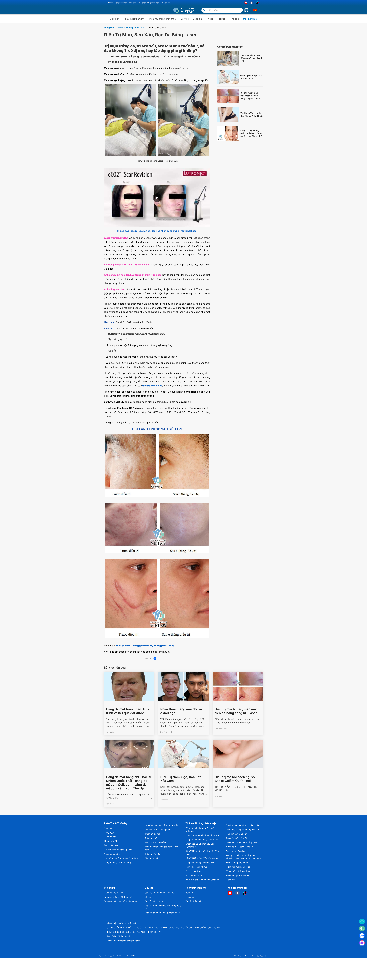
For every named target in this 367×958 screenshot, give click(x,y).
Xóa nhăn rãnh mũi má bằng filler (241, 842)
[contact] (362, 928)
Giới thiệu (115, 18)
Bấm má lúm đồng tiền (155, 842)
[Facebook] (251, 2)
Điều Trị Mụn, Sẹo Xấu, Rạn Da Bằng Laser (202, 852)
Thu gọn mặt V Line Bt (236, 834)
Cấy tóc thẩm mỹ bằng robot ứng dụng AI (163, 907)
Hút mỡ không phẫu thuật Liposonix (202, 835)
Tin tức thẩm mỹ (193, 901)
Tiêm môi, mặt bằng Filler (238, 867)
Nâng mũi (108, 828)
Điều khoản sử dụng (241, 956)
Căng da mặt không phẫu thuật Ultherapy (200, 829)
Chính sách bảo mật (259, 956)
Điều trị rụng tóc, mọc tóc (238, 862)
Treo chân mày (111, 845)
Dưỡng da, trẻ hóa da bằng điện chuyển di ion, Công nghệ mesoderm (243, 857)
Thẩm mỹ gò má (152, 834)
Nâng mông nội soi (113, 854)
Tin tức (209, 18)
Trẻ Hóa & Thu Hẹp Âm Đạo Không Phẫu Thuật (251, 114)
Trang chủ (109, 27)
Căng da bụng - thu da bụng (117, 862)
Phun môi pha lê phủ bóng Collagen (202, 880)
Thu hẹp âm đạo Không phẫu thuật (242, 825)
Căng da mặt (110, 837)
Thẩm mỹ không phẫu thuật (162, 18)
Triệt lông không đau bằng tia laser (242, 829)
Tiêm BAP (230, 880)
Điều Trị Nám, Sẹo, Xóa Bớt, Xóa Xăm (251, 77)
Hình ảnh (234, 18)
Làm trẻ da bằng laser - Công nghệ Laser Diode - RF (251, 58)
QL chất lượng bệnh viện (149, 3)
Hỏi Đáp (221, 18)
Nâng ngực (109, 832)
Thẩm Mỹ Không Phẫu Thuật (131, 27)
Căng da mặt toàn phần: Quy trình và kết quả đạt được (127, 711)
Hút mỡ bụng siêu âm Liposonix (119, 849)
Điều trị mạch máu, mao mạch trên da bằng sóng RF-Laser (250, 96)
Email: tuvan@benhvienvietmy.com (122, 3)
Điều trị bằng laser (157, 27)
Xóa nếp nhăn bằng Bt (236, 838)
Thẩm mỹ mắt (110, 841)
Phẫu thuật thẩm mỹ (134, 18)
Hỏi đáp (189, 892)
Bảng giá (197, 18)
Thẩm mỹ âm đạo (153, 854)
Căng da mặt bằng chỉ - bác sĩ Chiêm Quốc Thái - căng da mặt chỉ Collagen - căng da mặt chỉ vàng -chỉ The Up (128, 782)
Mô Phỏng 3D (250, 18)
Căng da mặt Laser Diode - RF (240, 847)
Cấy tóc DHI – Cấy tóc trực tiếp (159, 892)
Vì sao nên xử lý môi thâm (238, 871)
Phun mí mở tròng (193, 871)
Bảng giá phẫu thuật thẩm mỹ (118, 897)
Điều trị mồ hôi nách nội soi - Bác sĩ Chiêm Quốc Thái (236, 779)
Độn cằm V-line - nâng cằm (157, 829)
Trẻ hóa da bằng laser (236, 851)
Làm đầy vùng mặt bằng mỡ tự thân (161, 825)
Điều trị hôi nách (152, 858)
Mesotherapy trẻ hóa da (237, 875)
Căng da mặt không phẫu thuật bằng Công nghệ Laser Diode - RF (251, 133)
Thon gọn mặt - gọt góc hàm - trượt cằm (161, 848)
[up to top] (362, 921)
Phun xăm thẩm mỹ (194, 875)
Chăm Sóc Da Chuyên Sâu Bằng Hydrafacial (200, 845)
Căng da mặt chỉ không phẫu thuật (201, 839)
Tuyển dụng (166, 3)
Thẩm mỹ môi (151, 838)
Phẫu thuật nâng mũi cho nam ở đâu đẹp (182, 711)
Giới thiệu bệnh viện (113, 892)
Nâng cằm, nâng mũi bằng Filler (200, 862)
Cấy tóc (185, 18)
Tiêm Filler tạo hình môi (196, 867)
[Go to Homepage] (183, 10)
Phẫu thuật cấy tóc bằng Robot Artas (162, 913)
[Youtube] (245, 2)
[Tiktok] (257, 2)
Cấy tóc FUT (151, 897)
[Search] (204, 10)
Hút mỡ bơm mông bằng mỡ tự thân (121, 858)
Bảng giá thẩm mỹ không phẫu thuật (121, 901)
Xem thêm (110, 732)
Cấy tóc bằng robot (154, 901)
